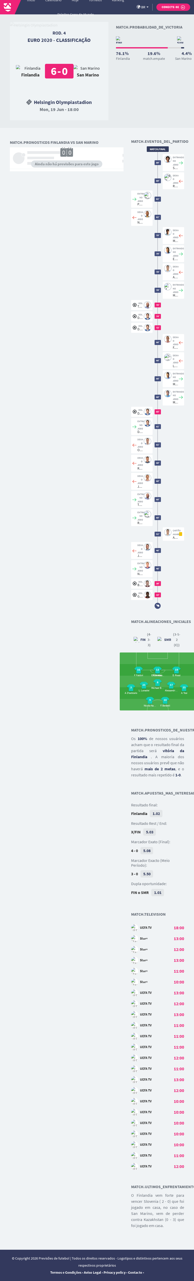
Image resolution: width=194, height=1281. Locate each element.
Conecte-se (171, 7)
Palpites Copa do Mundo (75, 14)
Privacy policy (115, 1272)
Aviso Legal (92, 1272)
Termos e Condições (65, 1272)
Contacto (135, 1272)
